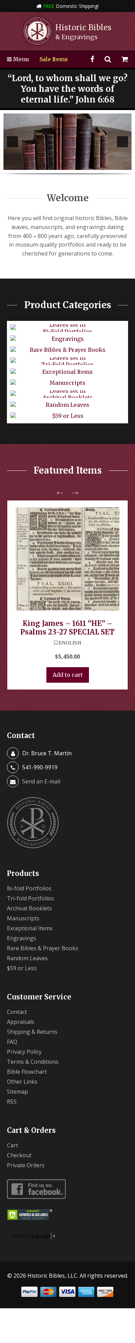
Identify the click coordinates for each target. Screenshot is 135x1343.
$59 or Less (22, 968)
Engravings (21, 938)
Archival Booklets (29, 908)
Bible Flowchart (27, 1071)
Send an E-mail (41, 781)
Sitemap (17, 1091)
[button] (12, 141)
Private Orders (26, 1165)
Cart (12, 1145)
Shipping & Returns (32, 1032)
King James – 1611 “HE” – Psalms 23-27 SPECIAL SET (67, 627)
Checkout (19, 1155)
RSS (12, 1101)
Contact (17, 1012)
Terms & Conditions (32, 1061)
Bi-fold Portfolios (29, 888)
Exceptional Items (30, 928)
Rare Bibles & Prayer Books (42, 948)
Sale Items (53, 59)
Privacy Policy (24, 1051)
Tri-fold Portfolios (30, 898)
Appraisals (20, 1022)
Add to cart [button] (68, 674)
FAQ (12, 1042)
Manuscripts (23, 918)
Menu (20, 59)
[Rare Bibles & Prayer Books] (67, 141)
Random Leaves (27, 958)
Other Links (22, 1081)
